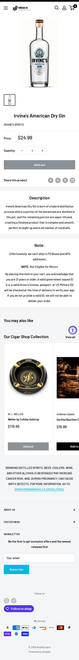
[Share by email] (72, 180)
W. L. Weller (15, 414)
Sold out (39, 164)
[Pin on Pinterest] (58, 180)
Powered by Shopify (39, 651)
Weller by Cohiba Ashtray (23, 419)
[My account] (64, 8)
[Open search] (57, 8)
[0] (72, 8)
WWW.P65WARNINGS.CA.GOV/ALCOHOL (39, 489)
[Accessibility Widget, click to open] (72, 330)
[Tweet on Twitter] (65, 180)
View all (70, 337)
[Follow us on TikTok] (13, 600)
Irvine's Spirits (14, 124)
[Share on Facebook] (50, 180)
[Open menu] (6, 8)
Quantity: (10, 150)
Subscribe (16, 569)
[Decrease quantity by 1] (22, 150)
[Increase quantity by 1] (42, 150)
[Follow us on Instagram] (6, 600)
